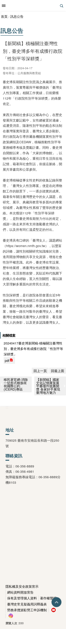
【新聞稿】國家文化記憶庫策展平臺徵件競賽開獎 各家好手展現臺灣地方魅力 (48, 386)
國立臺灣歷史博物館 (33, 5)
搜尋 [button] (62, 6)
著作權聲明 (48, 598)
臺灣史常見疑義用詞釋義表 (27, 604)
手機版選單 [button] (3, 5)
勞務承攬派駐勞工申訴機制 (27, 610)
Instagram (11, 615)
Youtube (53, 610)
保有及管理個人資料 (22, 598)
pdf (7, 360)
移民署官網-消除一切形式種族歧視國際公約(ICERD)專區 (16, 384)
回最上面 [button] (56, 602)
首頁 (4, 16)
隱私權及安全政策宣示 (22, 586)
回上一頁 (40, 370)
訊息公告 (16, 16)
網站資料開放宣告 (20, 592)
